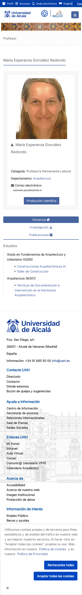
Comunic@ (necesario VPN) (26, 463)
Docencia (40, 219)
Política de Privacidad (32, 554)
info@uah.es (61, 360)
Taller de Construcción (33, 271)
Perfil (9, 3)
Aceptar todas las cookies (55, 576)
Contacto (13, 381)
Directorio (13, 376)
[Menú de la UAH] (75, 14)
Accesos (24, 3)
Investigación (39, 227)
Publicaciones (39, 235)
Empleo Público (17, 515)
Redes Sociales (17, 427)
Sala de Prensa (17, 423)
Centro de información (22, 408)
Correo (11, 458)
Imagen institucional (21, 495)
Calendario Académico (22, 468)
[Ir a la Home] (17, 12)
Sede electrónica (46, 3)
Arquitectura (42, 178)
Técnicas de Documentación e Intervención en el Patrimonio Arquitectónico (37, 290)
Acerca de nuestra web (23, 490)
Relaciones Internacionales (25, 418)
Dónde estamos (18, 386)
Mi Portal (13, 443)
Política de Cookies (52, 549)
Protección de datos (21, 499)
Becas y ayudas (18, 520)
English (67, 3)
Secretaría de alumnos (22, 413)
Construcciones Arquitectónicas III (41, 266)
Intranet (12, 448)
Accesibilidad (16, 485)
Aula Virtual (15, 453)
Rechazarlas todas (61, 565)
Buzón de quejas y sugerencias (29, 391)
